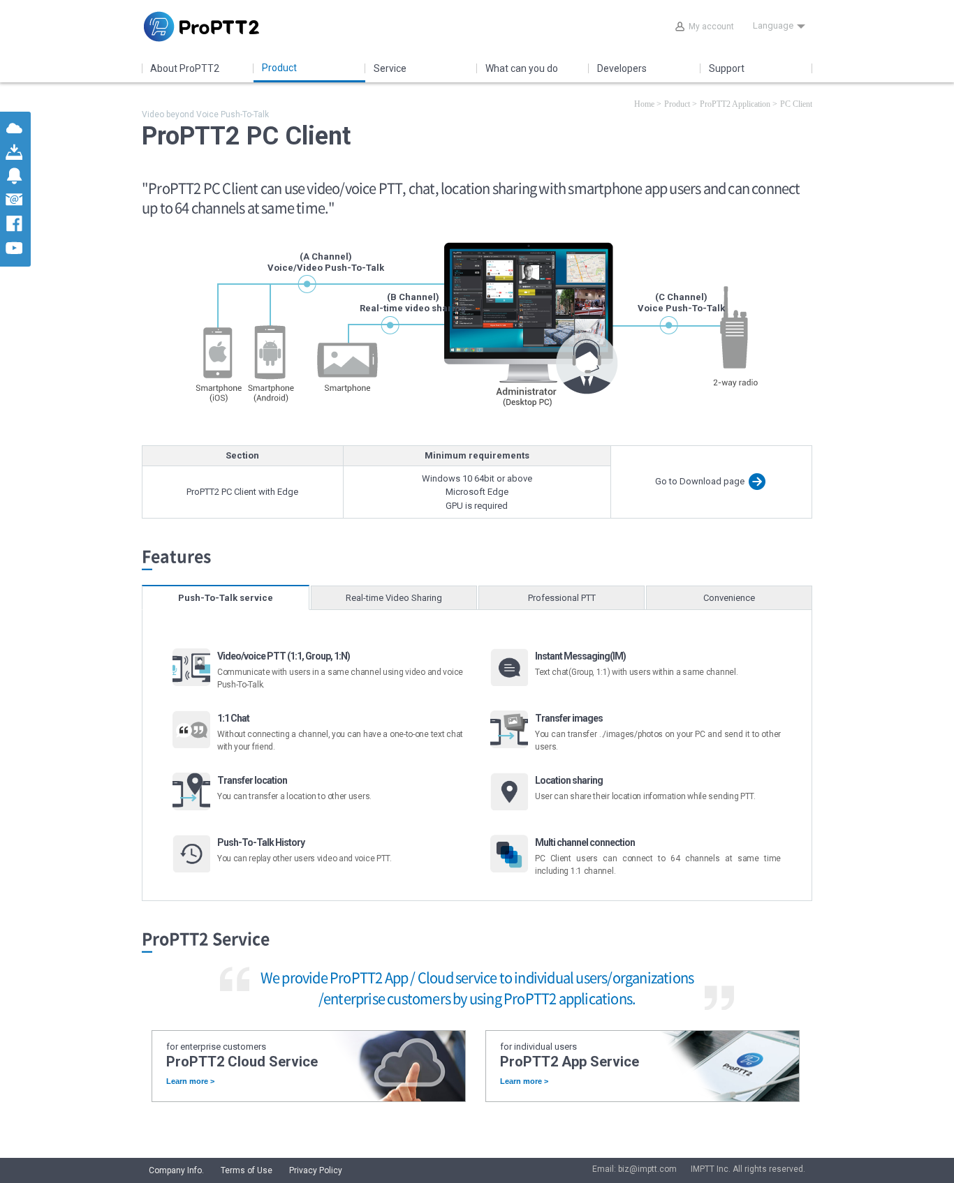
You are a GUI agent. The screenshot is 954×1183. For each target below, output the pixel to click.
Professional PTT (562, 598)
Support (726, 68)
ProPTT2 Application (735, 104)
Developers (622, 68)
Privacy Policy (315, 1170)
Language (773, 25)
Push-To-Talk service (225, 598)
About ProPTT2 (184, 68)
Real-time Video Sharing (394, 598)
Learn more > (190, 1081)
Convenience (729, 598)
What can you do (521, 68)
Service (390, 68)
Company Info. (176, 1170)
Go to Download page (699, 481)
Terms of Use (246, 1170)
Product (279, 67)
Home (644, 104)
